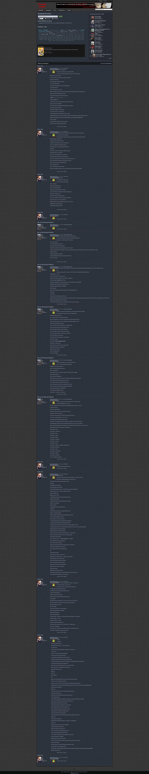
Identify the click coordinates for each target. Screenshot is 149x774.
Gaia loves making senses (54, 493)
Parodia (67, 34)
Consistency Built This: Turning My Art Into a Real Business (66, 586)
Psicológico (57, 36)
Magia (57, 33)
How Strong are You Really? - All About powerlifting (58, 608)
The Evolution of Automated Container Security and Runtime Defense (62, 700)
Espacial (50, 34)
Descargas (48, 10)
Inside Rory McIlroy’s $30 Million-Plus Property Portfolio (59, 121)
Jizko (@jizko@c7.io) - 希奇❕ (55, 274)
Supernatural (50, 39)
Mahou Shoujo (76, 34)
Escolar (52, 38)
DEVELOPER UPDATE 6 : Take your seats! (63, 584)
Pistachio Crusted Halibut (55, 742)
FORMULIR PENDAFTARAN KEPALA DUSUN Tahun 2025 (59, 284)
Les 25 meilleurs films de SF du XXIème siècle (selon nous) (59, 380)
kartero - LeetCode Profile (54, 370)
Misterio (52, 30)
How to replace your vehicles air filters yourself (57, 554)
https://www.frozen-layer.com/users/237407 (54, 69)
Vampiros (46, 33)
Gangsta (96, 33)
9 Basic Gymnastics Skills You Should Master (57, 610)
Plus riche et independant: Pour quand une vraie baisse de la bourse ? (61, 384)
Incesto (45, 35)
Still (50, 550)
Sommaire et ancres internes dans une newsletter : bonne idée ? (60, 411)
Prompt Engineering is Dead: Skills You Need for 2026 (58, 419)
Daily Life (78, 37)
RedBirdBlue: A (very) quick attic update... (56, 366)
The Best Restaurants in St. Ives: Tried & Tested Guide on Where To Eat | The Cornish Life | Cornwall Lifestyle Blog (68, 526)
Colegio (67, 38)
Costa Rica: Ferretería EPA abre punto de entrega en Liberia (59, 481)
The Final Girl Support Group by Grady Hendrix (58, 712)
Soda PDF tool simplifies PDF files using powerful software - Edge (61, 659)
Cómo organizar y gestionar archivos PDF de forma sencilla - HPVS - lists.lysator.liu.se (70, 132)
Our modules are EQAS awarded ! (55, 185)
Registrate (100, 0)
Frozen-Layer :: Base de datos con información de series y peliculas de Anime (62, 158)
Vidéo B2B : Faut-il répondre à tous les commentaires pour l (59, 142)
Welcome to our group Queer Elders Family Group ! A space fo (60, 596)
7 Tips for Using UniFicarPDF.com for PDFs (57, 516)
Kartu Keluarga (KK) (53, 288)
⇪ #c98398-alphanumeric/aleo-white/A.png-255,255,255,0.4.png (60, 497)
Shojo (57, 34)
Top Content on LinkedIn (54, 339)
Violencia (55, 35)
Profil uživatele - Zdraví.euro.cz (55, 447)
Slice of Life (59, 35)
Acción (82, 30)
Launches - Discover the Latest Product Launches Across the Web (60, 77)
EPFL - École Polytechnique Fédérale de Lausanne (58, 144)
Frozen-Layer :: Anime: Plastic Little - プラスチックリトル (59, 417)
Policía (53, 39)
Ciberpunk (50, 37)
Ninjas (72, 36)
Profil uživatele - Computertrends (55, 451)
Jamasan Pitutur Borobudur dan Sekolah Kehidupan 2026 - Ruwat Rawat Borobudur (63, 290)
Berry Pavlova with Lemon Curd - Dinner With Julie (58, 199)
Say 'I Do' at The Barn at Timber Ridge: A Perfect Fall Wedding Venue (61, 191)
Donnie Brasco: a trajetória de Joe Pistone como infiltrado (59, 630)
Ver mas (110, 58)
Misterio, (59, 37)
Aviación (64, 36)
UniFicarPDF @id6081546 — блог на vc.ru (63, 403)
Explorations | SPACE (53, 251)
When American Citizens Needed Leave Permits (57, 93)
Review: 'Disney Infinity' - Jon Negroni (56, 542)
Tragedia (49, 38)
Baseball (58, 38)
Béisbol (83, 38)
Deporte (69, 39)
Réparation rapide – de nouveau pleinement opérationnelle (59, 146)
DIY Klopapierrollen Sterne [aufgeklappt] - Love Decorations (59, 337)
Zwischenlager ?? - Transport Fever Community (57, 392)
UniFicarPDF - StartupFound (61, 69)
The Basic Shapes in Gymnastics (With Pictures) (57, 506)
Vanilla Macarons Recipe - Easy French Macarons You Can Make (60, 501)
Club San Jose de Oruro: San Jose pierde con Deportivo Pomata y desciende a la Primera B (65, 740)
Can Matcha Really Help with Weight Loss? (64, 466)
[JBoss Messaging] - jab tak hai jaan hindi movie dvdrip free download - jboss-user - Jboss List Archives (66, 423)
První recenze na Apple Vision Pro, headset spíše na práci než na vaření (61, 247)
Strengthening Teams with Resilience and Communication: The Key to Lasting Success (63, 600)
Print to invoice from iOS (54, 241)
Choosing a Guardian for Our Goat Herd (57, 726)
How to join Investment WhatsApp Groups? (57, 622)
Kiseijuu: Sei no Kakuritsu (100, 24)
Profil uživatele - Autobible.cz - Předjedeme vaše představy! (59, 445)
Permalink (58, 126)
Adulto (46, 34)
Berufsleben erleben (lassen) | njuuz (56, 315)
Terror (49, 30)
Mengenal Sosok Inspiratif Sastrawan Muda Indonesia (58, 299)
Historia (40, 33)
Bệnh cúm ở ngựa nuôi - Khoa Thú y (55, 604)
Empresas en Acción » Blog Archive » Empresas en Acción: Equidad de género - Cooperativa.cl (65, 616)
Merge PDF (53, 671)
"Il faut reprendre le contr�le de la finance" (57, 390)
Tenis (80, 38)
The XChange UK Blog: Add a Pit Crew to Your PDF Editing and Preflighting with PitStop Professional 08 (67, 661)
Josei (80, 34)
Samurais (48, 35)
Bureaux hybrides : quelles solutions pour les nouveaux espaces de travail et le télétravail (71, 136)
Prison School (97, 42)
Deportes (55, 30)
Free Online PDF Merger (54, 352)
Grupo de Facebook (80, 771)
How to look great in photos (55, 697)
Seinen (62, 30)
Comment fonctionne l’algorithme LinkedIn (56, 140)
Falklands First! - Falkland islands (56, 687)
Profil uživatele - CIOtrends (54, 452)
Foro (55, 10)
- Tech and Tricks (53, 651)
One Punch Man (98, 16)
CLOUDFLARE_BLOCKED (54, 552)
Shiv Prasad (52, 483)
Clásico (60, 36)
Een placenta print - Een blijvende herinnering (58, 746)
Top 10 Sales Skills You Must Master (62, 134)
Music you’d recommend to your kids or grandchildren (65, 71)
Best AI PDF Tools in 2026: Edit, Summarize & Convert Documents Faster (62, 665)
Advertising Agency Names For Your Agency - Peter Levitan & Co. (60, 427)
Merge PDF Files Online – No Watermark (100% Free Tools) (60, 667)
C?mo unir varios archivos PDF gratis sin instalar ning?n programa (60, 197)
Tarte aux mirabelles (53, 119)
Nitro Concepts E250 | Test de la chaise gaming (57, 540)
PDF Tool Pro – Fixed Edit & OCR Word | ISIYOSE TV (59, 653)
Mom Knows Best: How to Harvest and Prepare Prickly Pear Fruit (60, 510)
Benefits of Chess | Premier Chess (55, 75)
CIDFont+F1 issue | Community (55, 349)
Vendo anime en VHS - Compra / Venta (56, 413)
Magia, (52, 35)
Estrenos (41, 23)
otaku (69, 36)
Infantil (55, 33)
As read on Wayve (60, 177)
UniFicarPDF (59, 641)
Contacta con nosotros (67, 771)
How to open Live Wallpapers (54, 626)
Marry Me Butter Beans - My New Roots (56, 152)
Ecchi (66, 31)
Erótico (73, 40)
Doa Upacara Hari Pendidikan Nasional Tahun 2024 (58, 295)
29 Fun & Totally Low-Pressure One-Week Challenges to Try (59, 327)
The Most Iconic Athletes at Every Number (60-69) (58, 560)
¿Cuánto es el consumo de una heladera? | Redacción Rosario (60, 150)
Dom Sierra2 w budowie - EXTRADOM (57, 736)
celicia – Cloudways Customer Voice (56, 456)
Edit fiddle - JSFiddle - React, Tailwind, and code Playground (66, 235)
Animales (76, 35)
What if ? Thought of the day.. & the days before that (58, 162)
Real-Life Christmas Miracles (54, 350)
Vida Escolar (41, 39)
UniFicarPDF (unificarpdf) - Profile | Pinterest (57, 109)
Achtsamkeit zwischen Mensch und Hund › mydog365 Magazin (67, 313)
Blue (52, 677)
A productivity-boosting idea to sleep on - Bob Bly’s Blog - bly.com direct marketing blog (63, 489)
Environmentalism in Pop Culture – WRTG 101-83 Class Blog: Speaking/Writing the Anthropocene (65, 378)
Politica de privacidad (74, 771)
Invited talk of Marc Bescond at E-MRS (56, 205)
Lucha (59, 30)
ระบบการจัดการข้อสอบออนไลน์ (55, 83)
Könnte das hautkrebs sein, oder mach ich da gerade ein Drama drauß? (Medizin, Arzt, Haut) (64, 319)
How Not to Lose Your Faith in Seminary (56, 594)
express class (53, 716)
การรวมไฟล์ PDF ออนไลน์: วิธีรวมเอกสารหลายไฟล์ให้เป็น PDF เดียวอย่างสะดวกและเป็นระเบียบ (64, 301)
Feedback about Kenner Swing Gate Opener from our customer (60, 113)
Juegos (60, 39)
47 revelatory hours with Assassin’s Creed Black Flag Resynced (60, 522)
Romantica (48, 31)
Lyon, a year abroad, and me (54, 164)
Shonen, (62, 31)
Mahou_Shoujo (73, 33)
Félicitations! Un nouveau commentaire (56, 203)
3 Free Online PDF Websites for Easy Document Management (60, 85)
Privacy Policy (52, 292)
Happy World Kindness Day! (54, 374)
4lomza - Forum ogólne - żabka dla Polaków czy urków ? (60, 730)
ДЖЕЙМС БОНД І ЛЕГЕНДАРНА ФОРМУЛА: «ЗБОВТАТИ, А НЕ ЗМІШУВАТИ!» (63, 720)
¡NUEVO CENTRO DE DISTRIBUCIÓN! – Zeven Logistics (59, 574)
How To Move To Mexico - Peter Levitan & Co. (57, 111)
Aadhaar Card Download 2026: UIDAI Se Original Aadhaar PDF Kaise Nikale (62, 544)
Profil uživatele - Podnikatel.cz (55, 439)
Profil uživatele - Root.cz (54, 433)
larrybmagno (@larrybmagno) (54, 612)
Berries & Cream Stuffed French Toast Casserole (57, 546)
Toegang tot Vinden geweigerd (55, 409)
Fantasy (82, 39)
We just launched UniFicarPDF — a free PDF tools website (60, 645)
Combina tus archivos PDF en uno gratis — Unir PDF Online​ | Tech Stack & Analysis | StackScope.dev (73, 272)
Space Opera (71, 38)
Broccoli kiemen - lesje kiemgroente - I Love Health (65, 239)
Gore (79, 33)
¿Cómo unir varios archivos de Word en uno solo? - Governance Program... (69, 73)
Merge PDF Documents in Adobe (56, 669)
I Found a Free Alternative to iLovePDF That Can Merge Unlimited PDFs (68, 237)
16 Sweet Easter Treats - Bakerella (55, 536)
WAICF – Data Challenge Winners (55, 187)
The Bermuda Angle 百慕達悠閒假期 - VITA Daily (57, 280)
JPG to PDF (53, 673)
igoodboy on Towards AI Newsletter (55, 512)
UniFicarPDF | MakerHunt (54, 87)
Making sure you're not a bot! (54, 495)
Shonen (43, 34)
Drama (69, 30)
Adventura (78, 39)
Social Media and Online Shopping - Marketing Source (59, 710)
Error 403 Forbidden (53, 606)
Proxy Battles (41, 38)
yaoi (66, 33)
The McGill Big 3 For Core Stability (55, 485)
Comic (75, 38)
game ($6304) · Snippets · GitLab (55, 343)
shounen (72, 37)
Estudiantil (74, 30)
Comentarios (62, 10)
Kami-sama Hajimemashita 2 (100, 20)
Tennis (56, 38)
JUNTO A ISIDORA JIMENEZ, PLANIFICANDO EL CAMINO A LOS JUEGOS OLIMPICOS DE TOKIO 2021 (67, 698)
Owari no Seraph (98, 37)
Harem (43, 33)
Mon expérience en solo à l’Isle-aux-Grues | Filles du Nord (59, 345)
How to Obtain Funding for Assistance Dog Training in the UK (59, 590)
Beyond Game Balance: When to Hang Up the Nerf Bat (58, 329)
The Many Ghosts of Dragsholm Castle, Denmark (57, 588)
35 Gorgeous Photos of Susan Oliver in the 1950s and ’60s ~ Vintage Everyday (62, 624)
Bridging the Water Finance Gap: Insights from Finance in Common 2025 (61, 201)
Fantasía (40, 30)
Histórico (56, 39)
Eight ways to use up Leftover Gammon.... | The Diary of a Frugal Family (61, 556)
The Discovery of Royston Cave (56, 693)
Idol (67, 35)
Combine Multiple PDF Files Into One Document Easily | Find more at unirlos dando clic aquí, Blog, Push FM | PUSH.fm (68, 115)
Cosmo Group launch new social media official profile (58, 548)
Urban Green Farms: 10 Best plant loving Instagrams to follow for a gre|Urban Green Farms (64, 628)
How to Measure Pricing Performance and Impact (58, 189)
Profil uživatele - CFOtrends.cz (55, 454)
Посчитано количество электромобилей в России (58, 123)
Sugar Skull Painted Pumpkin (54, 499)
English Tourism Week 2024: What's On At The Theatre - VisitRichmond (61, 278)
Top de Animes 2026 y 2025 (97, 14)
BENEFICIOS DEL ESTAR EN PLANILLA (56, 570)
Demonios (61, 33)
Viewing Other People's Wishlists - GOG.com (57, 323)
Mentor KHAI (53, 689)
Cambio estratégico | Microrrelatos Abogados (57, 81)
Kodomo (50, 40)
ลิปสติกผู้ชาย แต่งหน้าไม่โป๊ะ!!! (55, 750)
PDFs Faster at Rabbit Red (54, 79)
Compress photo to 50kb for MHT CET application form (59, 663)
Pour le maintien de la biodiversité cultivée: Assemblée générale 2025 (61, 386)
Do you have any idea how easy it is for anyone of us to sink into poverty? (68, 401)
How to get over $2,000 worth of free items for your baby (59, 95)
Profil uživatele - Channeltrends (55, 431)
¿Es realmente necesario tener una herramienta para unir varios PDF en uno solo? (70, 477)
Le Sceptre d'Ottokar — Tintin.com (55, 618)
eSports (60, 40)
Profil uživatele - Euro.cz (54, 443)
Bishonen (64, 35)
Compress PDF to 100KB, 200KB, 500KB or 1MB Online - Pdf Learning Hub (63, 649)
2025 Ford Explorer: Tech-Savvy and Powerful (57, 518)
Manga (62, 37)
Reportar (61, 126)
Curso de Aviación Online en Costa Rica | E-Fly (57, 276)
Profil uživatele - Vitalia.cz (54, 449)
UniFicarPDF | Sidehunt (54, 568)
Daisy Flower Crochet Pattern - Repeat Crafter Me (58, 564)
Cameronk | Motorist (53, 504)
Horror (76, 37)
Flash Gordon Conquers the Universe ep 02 (58, 728)
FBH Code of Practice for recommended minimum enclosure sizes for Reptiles (62, 602)
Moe (64, 38)
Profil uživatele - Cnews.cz (54, 435)
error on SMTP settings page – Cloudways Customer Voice (66, 362)
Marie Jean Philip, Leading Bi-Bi (56, 718)
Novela (82, 37)
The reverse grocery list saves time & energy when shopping (59, 331)
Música (82, 34)
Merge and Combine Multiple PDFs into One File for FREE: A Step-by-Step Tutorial (64, 679)
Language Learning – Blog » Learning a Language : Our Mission (60, 491)
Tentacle (79, 36)
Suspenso (54, 40)
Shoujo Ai (82, 36)
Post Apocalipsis (64, 40)
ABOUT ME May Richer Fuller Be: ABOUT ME (57, 558)
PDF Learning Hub (54, 647)
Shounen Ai (66, 37)
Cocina (83, 35)
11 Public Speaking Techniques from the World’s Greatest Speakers (60, 520)
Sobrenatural (58, 31)
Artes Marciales (76, 31)
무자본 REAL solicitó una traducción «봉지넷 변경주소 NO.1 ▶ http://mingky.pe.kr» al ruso (64, 524)
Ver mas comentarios (106, 63)
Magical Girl (71, 34)
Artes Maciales (41, 37)
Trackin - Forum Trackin (53, 257)
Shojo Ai (63, 34)
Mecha (71, 31)
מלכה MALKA (52, 508)
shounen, (78, 30)
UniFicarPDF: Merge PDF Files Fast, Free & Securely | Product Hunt (60, 255)
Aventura (75, 36)
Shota (67, 36)
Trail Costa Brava (52, 598)
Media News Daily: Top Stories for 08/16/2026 (58, 738)
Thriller (63, 39)
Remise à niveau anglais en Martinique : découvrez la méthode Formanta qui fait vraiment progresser (66, 168)
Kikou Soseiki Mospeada (43, 222)
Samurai (66, 39)
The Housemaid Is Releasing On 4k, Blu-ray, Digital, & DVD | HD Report (62, 734)
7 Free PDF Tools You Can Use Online (56, 89)
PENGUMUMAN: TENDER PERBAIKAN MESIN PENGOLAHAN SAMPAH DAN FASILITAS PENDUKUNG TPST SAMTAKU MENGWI (72, 748)
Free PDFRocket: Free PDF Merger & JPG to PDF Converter (60, 657)
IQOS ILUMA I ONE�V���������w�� (57, 341)
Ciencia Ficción (42, 31)
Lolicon (48, 36)
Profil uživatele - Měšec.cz (54, 437)
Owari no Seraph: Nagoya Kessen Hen (103, 54)
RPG (78, 38)
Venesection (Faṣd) (60, 475)
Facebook (58, 639)
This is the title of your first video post (62, 181)
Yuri (77, 33)
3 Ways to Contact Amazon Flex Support (56, 253)
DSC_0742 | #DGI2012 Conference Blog (56, 335)
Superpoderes (82, 31)
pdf (57, 270)
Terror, (69, 37)
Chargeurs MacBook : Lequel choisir (56, 138)
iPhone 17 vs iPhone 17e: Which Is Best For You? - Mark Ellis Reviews (61, 325)
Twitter (84, 771)
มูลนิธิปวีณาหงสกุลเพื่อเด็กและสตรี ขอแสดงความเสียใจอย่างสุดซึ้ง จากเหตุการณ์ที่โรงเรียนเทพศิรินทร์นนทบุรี (66, 117)
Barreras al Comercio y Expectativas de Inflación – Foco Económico (67, 582)
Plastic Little (40, 66)
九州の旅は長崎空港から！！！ (55, 99)
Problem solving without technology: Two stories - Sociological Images (61, 534)
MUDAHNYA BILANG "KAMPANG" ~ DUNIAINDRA (58, 286)
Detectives (53, 31)
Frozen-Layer (76, 773)
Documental (52, 36)
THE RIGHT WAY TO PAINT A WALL (62, 179)
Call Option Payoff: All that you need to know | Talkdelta (59, 724)
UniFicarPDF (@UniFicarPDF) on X (56, 643)
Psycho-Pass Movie (98, 50)
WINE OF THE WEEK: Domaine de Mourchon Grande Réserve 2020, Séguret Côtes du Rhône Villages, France (67, 91)
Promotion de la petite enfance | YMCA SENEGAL (58, 388)
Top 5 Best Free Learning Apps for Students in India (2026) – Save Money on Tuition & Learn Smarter (66, 421)
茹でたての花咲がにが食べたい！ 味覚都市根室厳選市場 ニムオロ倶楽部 (61, 538)
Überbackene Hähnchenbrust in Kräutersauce (57, 347)
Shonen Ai (60, 34)
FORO (62, 771)
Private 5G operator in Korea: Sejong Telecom (58, 655)
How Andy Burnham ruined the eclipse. (56, 487)
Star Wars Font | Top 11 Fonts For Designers (57, 566)
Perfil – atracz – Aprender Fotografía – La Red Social (58, 154)
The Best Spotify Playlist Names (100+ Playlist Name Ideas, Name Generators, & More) (63, 572)
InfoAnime (40, 10)
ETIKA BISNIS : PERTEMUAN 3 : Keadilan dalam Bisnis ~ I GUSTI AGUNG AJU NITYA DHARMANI (65, 282)
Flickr (86, 771)
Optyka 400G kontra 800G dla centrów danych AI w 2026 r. (59, 156)
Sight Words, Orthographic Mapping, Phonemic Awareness (66, 479)
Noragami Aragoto (98, 46)
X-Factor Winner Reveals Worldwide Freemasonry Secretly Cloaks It (62, 695)
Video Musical (41, 35)
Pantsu (62, 38)
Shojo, (64, 33)
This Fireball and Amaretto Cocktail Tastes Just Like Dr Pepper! (61, 704)
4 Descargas (50, 52)
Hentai (53, 34)
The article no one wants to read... (55, 193)
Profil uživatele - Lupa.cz (54, 429)
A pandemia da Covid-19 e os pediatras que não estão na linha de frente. (61, 101)
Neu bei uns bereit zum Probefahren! (56, 103)
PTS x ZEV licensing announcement (55, 107)
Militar (69, 33)
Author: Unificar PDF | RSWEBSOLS (55, 376)
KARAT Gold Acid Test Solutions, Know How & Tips (59, 702)
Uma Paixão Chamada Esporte (55, 592)
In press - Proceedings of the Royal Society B (57, 166)
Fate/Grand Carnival (48, 48)
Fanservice (45, 38)
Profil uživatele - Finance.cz (54, 441)
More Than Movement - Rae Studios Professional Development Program (62, 744)
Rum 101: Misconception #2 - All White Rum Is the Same (59, 317)
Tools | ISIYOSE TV (54, 675)
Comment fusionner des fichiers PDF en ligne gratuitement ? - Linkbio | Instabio (62, 532)
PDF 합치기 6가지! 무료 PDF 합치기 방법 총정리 (58, 681)
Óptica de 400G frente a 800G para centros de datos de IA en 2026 (60, 160)
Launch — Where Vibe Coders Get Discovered (64, 364)
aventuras (51, 33)
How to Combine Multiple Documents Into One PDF (59, 732)
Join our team (53, 722)
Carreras (79, 35)
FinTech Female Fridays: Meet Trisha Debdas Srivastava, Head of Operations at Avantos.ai (65, 714)
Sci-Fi (69, 31)
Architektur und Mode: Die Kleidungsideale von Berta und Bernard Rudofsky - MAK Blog (71, 311)
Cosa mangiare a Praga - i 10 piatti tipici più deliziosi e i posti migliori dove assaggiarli (63, 372)
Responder (65, 126)
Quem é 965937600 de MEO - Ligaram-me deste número (60, 706)
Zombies (69, 40)
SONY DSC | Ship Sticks (54, 407)
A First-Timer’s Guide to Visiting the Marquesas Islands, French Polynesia (61, 105)
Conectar (105, 0)
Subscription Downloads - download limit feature (57, 528)
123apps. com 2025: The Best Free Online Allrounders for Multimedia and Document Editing (65, 683)
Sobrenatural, (54, 37)
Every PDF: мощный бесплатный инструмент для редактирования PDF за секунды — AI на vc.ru (66, 405)
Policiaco (45, 39)
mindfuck (46, 37)
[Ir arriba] (74, 769)
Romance (66, 30)
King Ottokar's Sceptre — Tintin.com (55, 620)
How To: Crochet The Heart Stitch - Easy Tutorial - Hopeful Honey (60, 333)
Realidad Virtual (71, 35)
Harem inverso (74, 39)
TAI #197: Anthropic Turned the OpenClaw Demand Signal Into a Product (61, 514)
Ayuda (69, 10)
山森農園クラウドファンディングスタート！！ (57, 97)
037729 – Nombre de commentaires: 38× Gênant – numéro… (60, 708)
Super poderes (44, 36)
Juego (57, 40)
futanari (40, 36)
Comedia (45, 30)
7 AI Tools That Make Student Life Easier (56, 243)
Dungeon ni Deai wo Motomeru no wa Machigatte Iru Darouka (102, 30)
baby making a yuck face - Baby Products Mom (57, 245)
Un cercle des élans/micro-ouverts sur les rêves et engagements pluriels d (62, 691)
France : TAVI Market (53, 183)
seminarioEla (52, 148)
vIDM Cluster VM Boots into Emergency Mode (57, 195)
